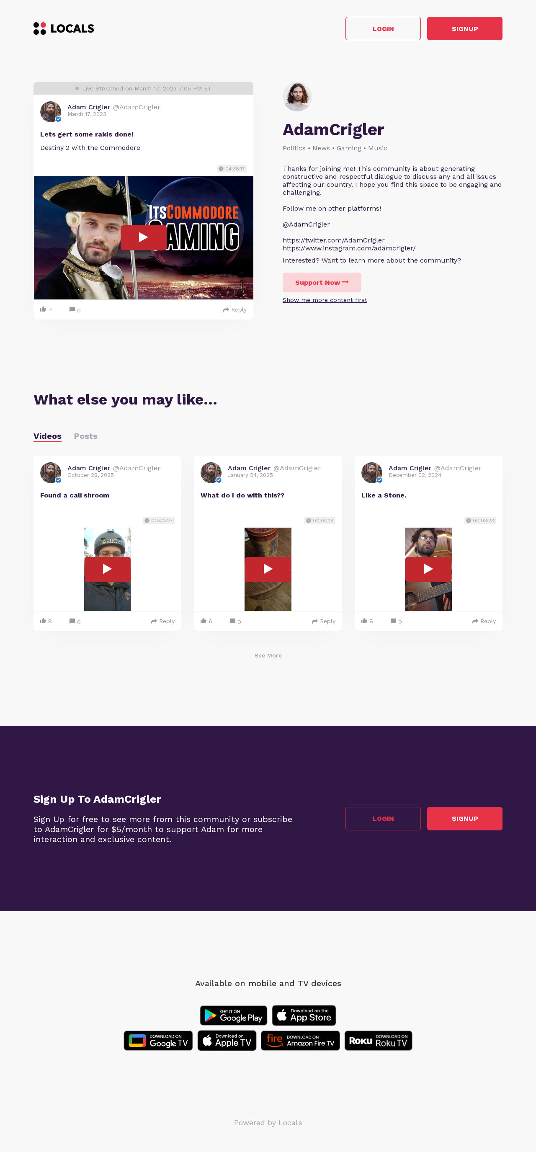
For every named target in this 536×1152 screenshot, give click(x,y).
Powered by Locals (268, 1122)
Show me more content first (325, 299)
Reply (239, 309)
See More (268, 655)
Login (383, 29)
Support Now (317, 282)
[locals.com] (64, 28)
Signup (465, 29)
